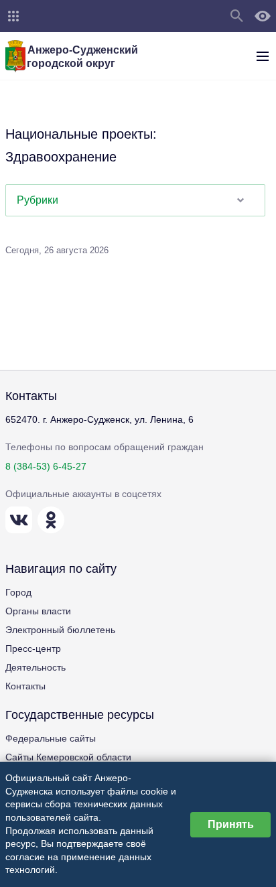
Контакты (25, 686)
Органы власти (38, 611)
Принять (231, 824)
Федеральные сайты (50, 738)
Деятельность (35, 667)
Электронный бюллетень (60, 629)
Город (18, 592)
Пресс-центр (33, 648)
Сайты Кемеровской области (68, 757)
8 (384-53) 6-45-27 (45, 466)
